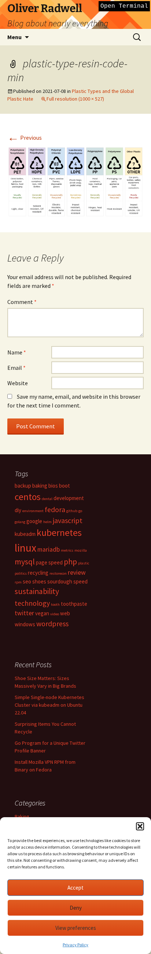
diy (18, 510)
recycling (38, 572)
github (71, 510)
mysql (25, 562)
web (65, 613)
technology (32, 603)
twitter (24, 613)
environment (33, 510)
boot (64, 485)
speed (80, 581)
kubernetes (59, 532)
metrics (67, 550)
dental (47, 498)
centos (28, 497)
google (34, 521)
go (80, 510)
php (70, 562)
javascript (67, 520)
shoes (39, 581)
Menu (14, 37)
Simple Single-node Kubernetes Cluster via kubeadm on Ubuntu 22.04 (49, 705)
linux (25, 548)
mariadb (48, 549)
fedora (55, 509)
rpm (18, 582)
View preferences (75, 927)
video (54, 614)
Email (16, 367)
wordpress (52, 623)
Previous (24, 137)
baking (39, 485)
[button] (140, 826)
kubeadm (25, 533)
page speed (49, 562)
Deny (76, 907)
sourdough (59, 581)
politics (21, 573)
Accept (75, 887)
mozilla (80, 550)
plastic (83, 563)
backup (23, 485)
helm (47, 521)
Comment (22, 301)
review (77, 572)
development (69, 498)
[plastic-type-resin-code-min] (75, 181)
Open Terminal (124, 6)
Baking (22, 816)
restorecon (58, 573)
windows (25, 624)
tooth (55, 604)
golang (20, 521)
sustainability (37, 591)
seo (27, 581)
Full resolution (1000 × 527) (75, 98)
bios (53, 485)
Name (16, 352)
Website (17, 383)
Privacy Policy (75, 944)
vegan (42, 613)
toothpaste (74, 603)
